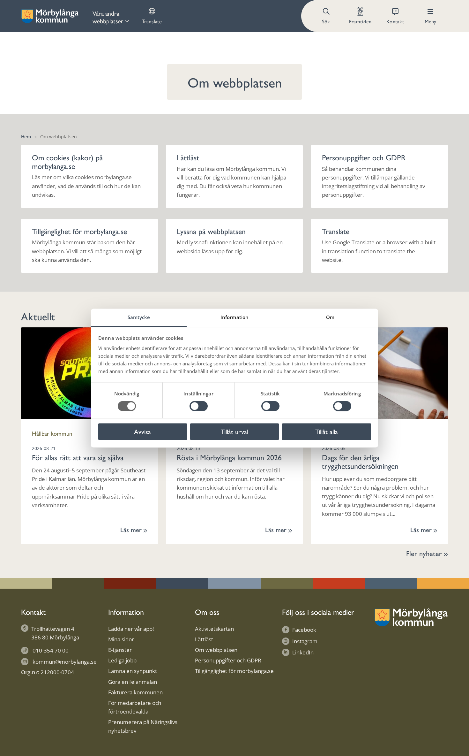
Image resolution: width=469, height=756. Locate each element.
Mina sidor (121, 639)
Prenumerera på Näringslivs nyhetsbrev (142, 726)
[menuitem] (111, 16)
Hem (26, 137)
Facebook (304, 629)
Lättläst (204, 639)
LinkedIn (303, 652)
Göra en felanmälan (132, 681)
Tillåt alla (326, 431)
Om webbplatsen (216, 649)
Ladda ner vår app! (131, 628)
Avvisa (142, 431)
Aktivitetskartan (214, 628)
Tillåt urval (234, 431)
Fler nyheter (424, 553)
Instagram (304, 641)
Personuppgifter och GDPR (228, 660)
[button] (327, 16)
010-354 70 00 (51, 650)
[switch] (199, 406)
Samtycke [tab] (139, 317)
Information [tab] (234, 317)
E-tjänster (120, 649)
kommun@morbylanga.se (65, 661)
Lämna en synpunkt (132, 671)
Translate (152, 21)
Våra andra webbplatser (108, 17)
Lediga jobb (122, 660)
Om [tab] (330, 317)
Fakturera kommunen (135, 692)
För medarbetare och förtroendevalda (134, 707)
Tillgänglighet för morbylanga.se (234, 671)
